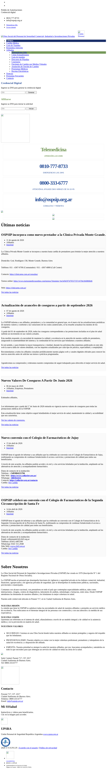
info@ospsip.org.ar (15, 701)
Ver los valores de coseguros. (13, 420)
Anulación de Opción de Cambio (25, 66)
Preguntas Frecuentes (15, 76)
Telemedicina (53, 149)
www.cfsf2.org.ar (17, 546)
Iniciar (31, 109)
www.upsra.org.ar (50, 734)
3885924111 (16, 478)
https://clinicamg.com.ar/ (16, 288)
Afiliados (10, 50)
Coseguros (15, 62)
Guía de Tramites (13, 45)
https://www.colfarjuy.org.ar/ (23, 475)
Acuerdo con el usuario (28, 748)
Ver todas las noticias (9, 292)
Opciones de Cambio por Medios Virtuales (29, 64)
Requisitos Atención (14, 48)
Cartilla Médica (12, 43)
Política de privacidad (48, 748)
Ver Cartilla (13, 482)
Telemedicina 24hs (12, 25)
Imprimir (10, 245)
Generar (31, 92)
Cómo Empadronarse (20, 55)
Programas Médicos (19, 69)
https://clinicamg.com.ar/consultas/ (24, 274)
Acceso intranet (11, 27)
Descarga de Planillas (20, 59)
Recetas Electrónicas (19, 71)
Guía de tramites (18, 57)
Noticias (9, 73)
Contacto (10, 78)
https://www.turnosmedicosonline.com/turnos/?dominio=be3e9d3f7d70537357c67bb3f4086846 (53, 281)
